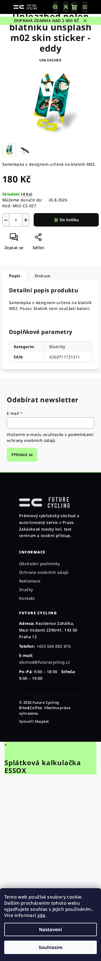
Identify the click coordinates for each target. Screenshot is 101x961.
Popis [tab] (14, 275)
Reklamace (30, 581)
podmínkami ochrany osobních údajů (50, 437)
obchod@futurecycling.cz (44, 662)
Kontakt (27, 598)
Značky (26, 589)
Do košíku (69, 219)
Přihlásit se (22, 454)
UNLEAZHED (50, 60)
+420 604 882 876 (53, 646)
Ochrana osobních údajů (44, 572)
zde (41, 915)
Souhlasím (51, 947)
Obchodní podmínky (39, 563)
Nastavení (50, 929)
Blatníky (57, 346)
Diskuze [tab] (42, 275)
